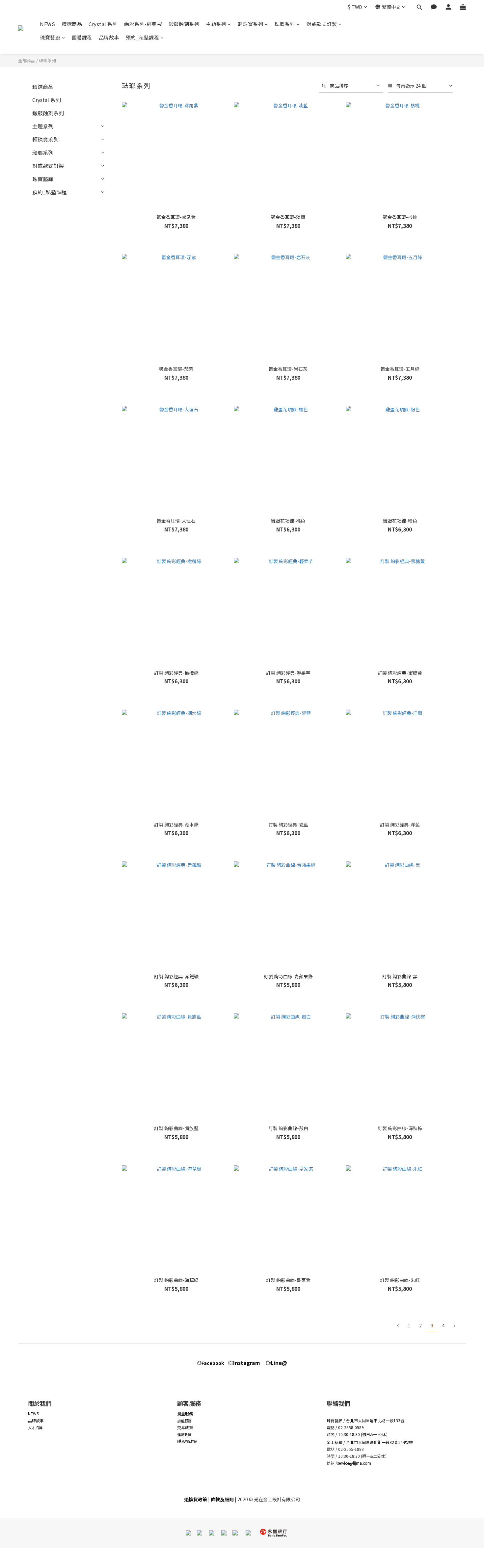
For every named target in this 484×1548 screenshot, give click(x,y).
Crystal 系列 (103, 23)
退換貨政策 (195, 1499)
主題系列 (216, 23)
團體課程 (82, 37)
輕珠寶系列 (250, 23)
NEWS (47, 23)
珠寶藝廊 (50, 37)
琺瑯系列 (285, 23)
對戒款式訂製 (321, 23)
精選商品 (72, 23)
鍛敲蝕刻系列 (184, 23)
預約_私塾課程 (142, 37)
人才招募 (35, 1427)
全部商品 (26, 60)
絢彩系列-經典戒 (143, 23)
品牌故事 (109, 37)
